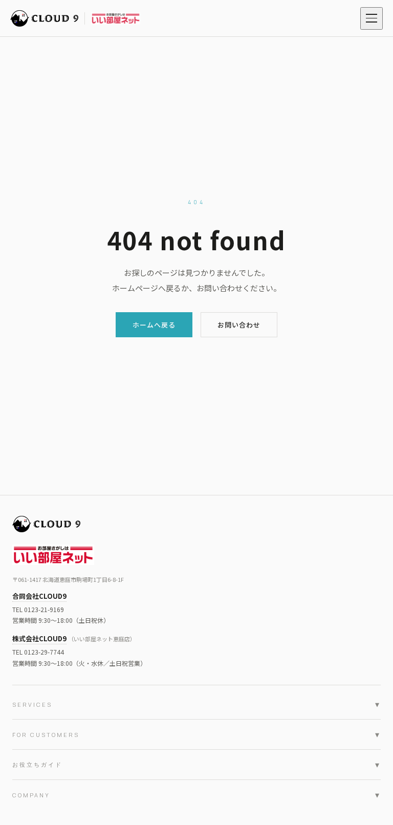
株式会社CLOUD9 (39, 638)
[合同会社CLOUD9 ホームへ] (75, 18)
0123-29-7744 (44, 651)
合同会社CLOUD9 (39, 596)
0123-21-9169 (44, 609)
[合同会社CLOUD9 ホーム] (196, 524)
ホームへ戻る (154, 325)
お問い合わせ (238, 325)
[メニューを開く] (371, 18)
